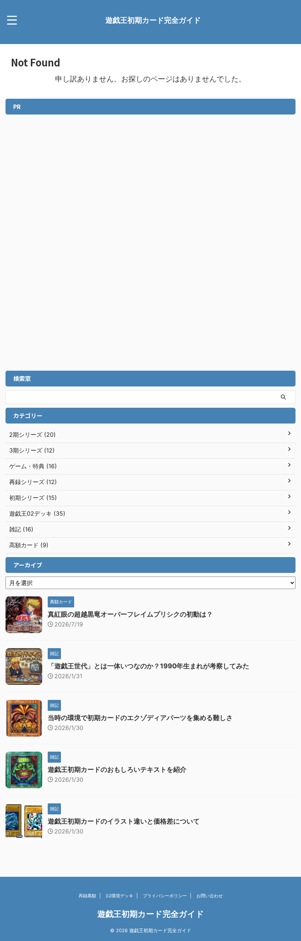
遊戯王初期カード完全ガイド (153, 20)
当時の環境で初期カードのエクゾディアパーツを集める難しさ (140, 718)
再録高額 (87, 895)
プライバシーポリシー (165, 895)
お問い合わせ (209, 895)
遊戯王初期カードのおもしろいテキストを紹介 (117, 769)
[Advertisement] (51, 250)
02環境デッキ (119, 895)
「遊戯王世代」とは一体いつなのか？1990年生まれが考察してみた (148, 666)
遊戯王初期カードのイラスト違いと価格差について (124, 821)
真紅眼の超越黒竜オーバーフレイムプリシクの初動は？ (130, 614)
